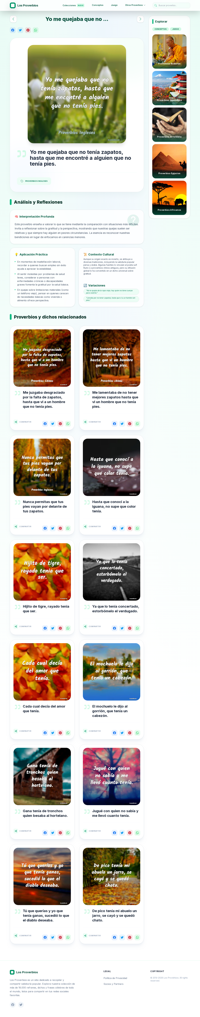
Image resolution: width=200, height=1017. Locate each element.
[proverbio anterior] (13, 19)
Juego (114, 5)
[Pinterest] (28, 30)
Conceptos (97, 5)
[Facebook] (13, 30)
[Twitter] (20, 30)
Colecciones (73, 5)
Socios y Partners (113, 983)
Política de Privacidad (115, 978)
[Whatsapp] (36, 30)
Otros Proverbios (134, 5)
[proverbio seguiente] (140, 19)
